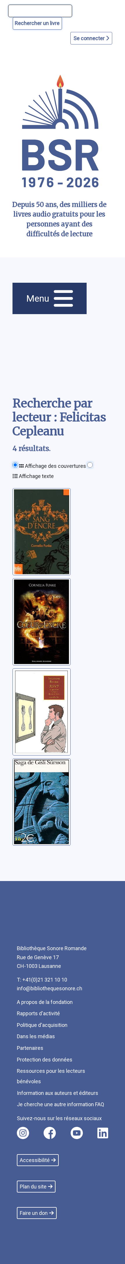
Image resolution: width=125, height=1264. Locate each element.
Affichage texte (36, 476)
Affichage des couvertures (55, 466)
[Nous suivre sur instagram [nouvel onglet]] (23, 1133)
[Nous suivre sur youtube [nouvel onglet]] (77, 1133)
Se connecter (90, 38)
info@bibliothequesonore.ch (49, 988)
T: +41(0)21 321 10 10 (42, 980)
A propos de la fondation (45, 1002)
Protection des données (44, 1060)
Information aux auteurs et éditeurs (57, 1093)
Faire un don (34, 1213)
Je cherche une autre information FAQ (60, 1104)
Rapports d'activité (38, 1013)
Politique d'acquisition (42, 1025)
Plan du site (33, 1187)
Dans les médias (36, 1036)
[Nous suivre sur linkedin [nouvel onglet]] (102, 1133)
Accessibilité (35, 1160)
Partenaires (30, 1048)
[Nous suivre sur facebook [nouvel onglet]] (50, 1133)
